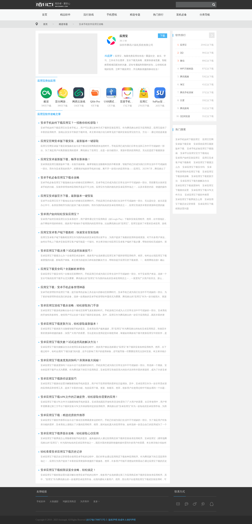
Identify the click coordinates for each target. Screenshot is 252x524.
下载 (162, 35)
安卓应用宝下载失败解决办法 (194, 181)
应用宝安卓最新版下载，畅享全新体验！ (65, 159)
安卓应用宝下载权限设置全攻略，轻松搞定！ (68, 469)
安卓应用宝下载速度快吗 (187, 185)
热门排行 (158, 14)
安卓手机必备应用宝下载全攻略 (60, 177)
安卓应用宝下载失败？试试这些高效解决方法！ (70, 342)
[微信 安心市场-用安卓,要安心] (187, 504)
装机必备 (181, 14)
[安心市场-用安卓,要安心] (53, 8)
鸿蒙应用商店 (69, 501)
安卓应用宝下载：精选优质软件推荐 (63, 415)
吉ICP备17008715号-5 (96, 519)
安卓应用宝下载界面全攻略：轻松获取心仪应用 (70, 433)
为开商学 (84, 501)
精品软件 (65, 14)
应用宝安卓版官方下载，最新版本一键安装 (67, 195)
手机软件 (41, 501)
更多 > (96, 501)
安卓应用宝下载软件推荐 (197, 194)
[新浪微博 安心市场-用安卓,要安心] (195, 504)
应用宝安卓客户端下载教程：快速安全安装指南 (70, 232)
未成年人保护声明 (127, 519)
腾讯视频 (184, 76)
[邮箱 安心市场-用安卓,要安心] (178, 504)
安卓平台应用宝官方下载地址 (194, 153)
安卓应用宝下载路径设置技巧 (59, 378)
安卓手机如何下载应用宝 (187, 139)
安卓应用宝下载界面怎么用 (188, 199)
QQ (181, 52)
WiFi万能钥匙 (186, 68)
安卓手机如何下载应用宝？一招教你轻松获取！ (70, 122)
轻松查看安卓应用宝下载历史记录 (61, 451)
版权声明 (112, 519)
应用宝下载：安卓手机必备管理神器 (63, 287)
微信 (182, 60)
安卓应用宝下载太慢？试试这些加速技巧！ (67, 250)
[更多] (212, 35)
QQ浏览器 (185, 116)
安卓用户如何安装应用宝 (187, 158)
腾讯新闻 (184, 108)
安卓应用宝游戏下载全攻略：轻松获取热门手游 (70, 305)
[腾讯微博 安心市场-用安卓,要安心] (203, 504)
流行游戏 (88, 14)
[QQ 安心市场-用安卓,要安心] (211, 504)
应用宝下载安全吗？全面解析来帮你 (63, 268)
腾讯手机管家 (186, 92)
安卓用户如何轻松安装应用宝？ (60, 214)
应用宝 (124, 36)
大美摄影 (54, 501)
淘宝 (182, 84)
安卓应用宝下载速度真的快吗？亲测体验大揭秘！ (71, 360)
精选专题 (135, 14)
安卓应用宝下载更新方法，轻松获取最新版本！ (70, 323)
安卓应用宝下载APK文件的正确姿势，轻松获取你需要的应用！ (79, 396)
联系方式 (180, 491)
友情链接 (42, 491)
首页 (44, 14)
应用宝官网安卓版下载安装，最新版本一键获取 (70, 141)
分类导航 (205, 14)
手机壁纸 (112, 14)
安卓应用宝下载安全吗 (193, 167)
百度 (182, 100)
